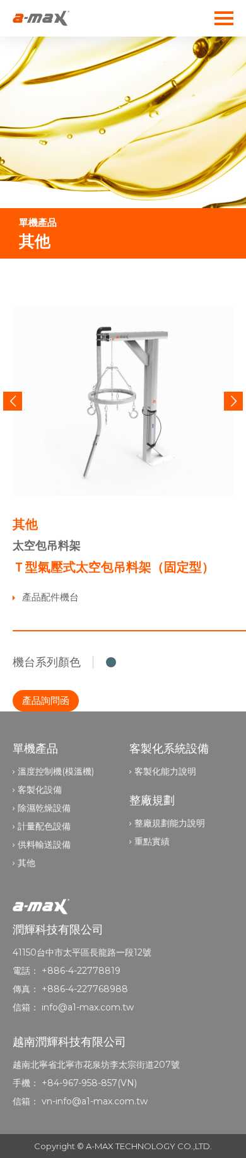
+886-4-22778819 (81, 970)
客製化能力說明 (165, 771)
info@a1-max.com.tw (88, 1007)
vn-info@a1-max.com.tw (95, 1101)
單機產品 (35, 749)
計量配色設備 (44, 826)
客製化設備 (40, 789)
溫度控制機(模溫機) (56, 771)
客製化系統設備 (169, 749)
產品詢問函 (45, 700)
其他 (26, 862)
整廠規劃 (152, 800)
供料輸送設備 (44, 844)
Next (233, 401)
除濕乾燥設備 (44, 808)
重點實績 (152, 841)
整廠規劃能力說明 (169, 823)
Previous (12, 401)
